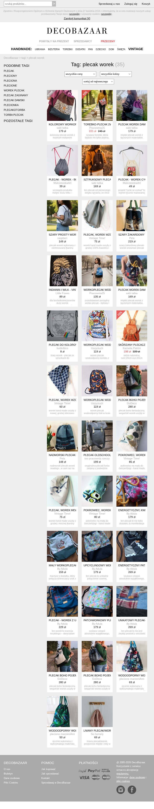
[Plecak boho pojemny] (131, 380)
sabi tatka (62, 127)
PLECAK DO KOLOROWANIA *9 (68, 344)
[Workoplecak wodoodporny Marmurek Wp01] (97, 270)
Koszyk (146, 3)
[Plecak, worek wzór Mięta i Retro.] (97, 215)
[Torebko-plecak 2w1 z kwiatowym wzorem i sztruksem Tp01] (97, 105)
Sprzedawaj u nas (109, 3)
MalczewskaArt (62, 182)
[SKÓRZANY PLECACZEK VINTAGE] (131, 325)
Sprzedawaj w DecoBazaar (55, 782)
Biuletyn (8, 773)
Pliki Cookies (11, 782)
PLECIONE (10, 85)
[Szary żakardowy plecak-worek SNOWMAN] (131, 215)
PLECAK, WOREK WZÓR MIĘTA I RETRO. (109, 234)
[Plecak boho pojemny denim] (97, 656)
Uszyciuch (97, 348)
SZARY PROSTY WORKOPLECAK (69, 234)
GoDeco (132, 403)
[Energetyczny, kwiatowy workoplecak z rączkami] (131, 491)
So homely (97, 733)
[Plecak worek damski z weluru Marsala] (131, 105)
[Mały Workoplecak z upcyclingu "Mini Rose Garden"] (62, 546)
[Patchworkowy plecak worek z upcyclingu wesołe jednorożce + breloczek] (97, 601)
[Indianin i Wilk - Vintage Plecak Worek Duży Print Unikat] (62, 270)
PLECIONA (10, 80)
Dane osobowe (12, 778)
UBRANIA (40, 49)
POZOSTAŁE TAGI (18, 121)
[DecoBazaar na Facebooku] (132, 790)
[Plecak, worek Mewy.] (62, 491)
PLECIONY (10, 75)
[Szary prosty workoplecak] (62, 215)
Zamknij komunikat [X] (77, 18)
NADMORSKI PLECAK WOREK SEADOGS (74, 455)
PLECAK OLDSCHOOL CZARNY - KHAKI (108, 455)
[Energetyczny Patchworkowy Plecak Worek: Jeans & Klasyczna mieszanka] (131, 546)
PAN (90, 49)
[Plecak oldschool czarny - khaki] (97, 436)
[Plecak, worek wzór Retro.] (62, 380)
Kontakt (45, 778)
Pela (131, 238)
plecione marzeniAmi (131, 678)
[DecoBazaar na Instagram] (120, 790)
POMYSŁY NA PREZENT (54, 41)
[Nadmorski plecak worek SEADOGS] (62, 436)
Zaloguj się (130, 3)
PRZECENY (108, 41)
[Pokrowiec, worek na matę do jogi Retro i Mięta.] (97, 491)
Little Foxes (62, 293)
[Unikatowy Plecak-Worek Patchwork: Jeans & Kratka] (131, 601)
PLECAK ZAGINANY (16, 95)
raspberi (62, 238)
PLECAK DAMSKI (14, 100)
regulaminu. (122, 773)
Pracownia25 (97, 127)
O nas (7, 769)
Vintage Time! (97, 238)
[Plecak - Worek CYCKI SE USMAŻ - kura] (131, 160)
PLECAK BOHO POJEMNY (134, 399)
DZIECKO (101, 49)
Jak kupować (48, 769)
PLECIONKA (11, 105)
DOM (111, 49)
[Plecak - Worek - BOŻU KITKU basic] (62, 160)
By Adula (132, 513)
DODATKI (80, 49)
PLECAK (9, 70)
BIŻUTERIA (54, 49)
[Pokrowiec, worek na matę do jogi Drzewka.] (131, 436)
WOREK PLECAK (14, 90)
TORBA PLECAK (13, 114)
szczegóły (74, 14)
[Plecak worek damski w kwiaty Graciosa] (131, 270)
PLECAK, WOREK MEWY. (64, 510)
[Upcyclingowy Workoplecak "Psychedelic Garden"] (97, 546)
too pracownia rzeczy (97, 458)
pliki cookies (123, 781)
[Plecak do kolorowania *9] (62, 325)
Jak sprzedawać (50, 773)
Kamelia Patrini (132, 348)
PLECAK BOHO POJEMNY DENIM (104, 675)
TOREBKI (67, 49)
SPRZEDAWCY (83, 41)
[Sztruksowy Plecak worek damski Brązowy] (97, 160)
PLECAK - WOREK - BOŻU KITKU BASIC (73, 179)
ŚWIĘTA (121, 49)
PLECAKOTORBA (14, 109)
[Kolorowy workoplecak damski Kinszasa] (62, 105)
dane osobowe (137, 777)
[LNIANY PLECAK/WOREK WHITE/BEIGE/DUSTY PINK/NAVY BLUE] (97, 711)
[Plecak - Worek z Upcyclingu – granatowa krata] (62, 601)
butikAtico (62, 348)
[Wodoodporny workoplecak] (131, 656)
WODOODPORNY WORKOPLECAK (70, 730)
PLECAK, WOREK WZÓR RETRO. (69, 399)
